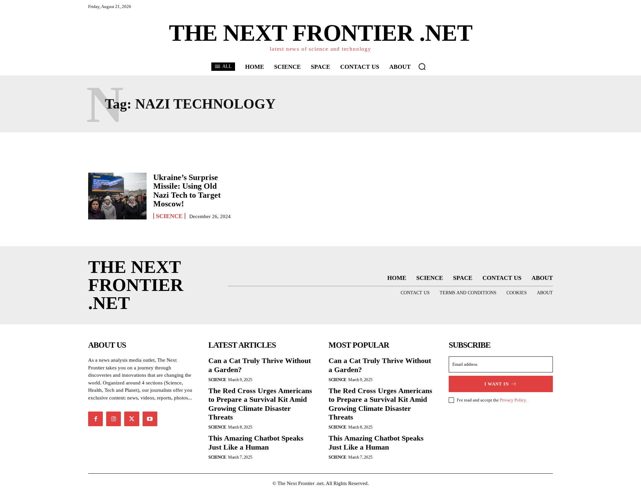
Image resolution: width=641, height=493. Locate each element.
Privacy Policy (513, 399)
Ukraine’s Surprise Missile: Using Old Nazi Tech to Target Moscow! (187, 190)
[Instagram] (113, 419)
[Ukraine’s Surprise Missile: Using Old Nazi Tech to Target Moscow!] (117, 196)
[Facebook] (95, 419)
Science (169, 216)
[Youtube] (150, 419)
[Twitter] (131, 419)
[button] (422, 66)
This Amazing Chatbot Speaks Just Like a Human (255, 442)
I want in (496, 383)
